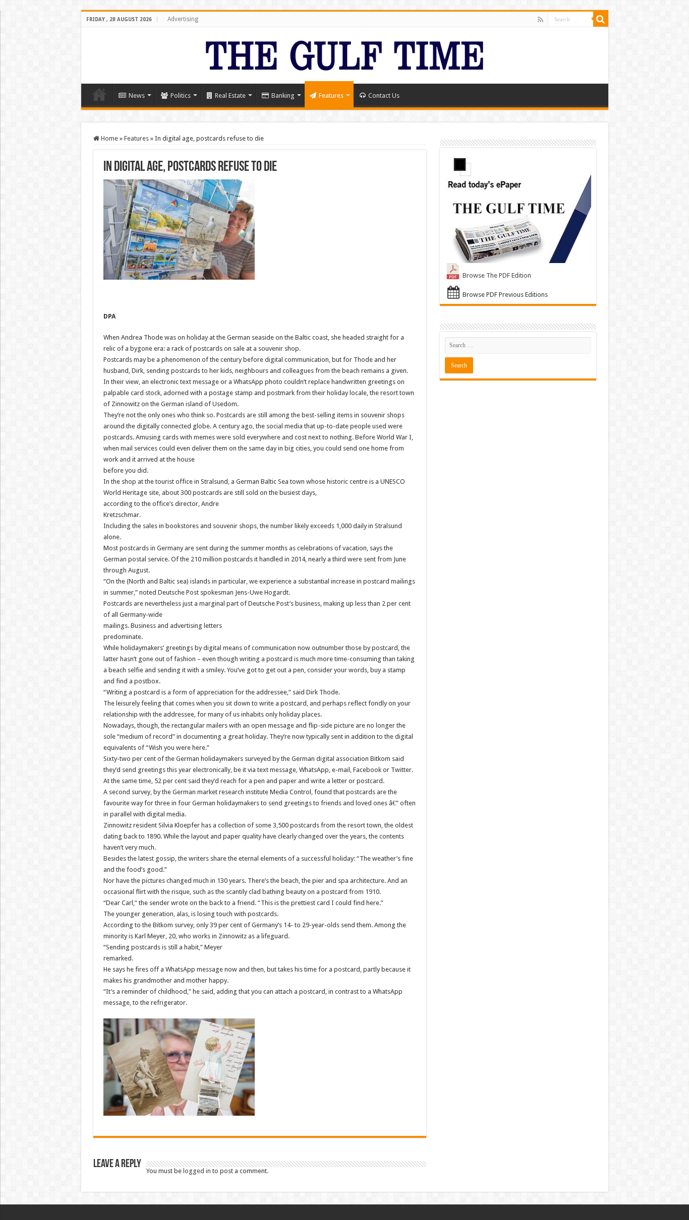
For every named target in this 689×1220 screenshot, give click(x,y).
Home (99, 94)
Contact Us (383, 95)
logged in (197, 1171)
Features (331, 95)
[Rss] (540, 20)
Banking (283, 95)
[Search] (600, 19)
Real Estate (230, 95)
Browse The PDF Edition (497, 275)
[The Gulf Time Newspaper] (344, 53)
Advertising (182, 19)
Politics (180, 95)
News (137, 95)
